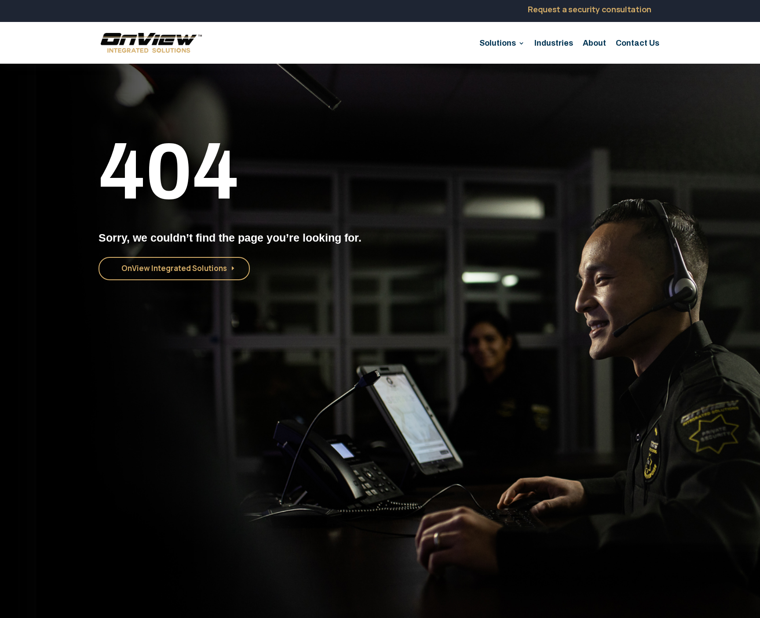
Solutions (497, 43)
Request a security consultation (589, 9)
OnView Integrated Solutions (174, 268)
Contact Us (637, 43)
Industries (553, 43)
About (594, 43)
